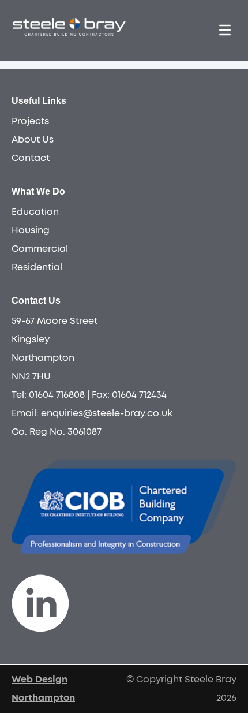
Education (35, 211)
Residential (37, 267)
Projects (30, 121)
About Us (33, 139)
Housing (31, 230)
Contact (31, 158)
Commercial (40, 248)
